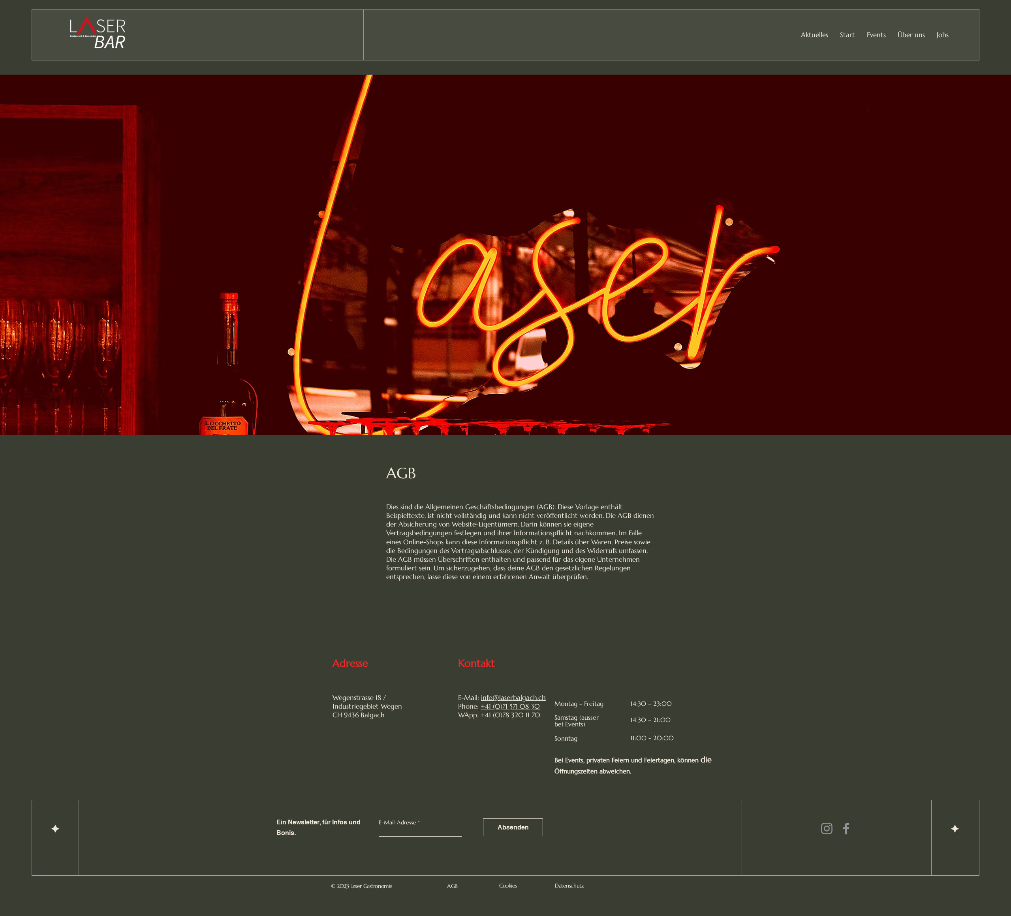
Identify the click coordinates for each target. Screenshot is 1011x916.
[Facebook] (846, 828)
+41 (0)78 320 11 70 (510, 715)
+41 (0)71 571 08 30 (510, 706)
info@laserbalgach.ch (513, 697)
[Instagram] (826, 828)
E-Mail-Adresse (397, 822)
